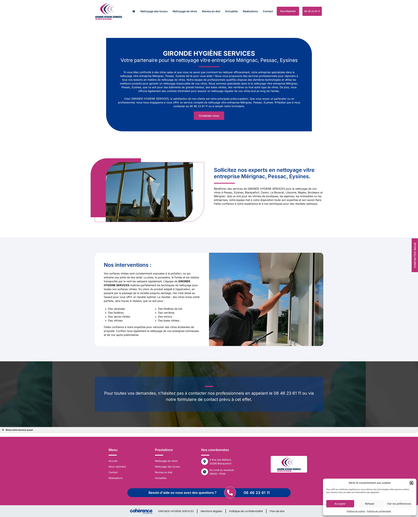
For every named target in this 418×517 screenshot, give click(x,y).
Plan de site (277, 511)
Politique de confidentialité (379, 511)
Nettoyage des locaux (154, 11)
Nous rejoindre (288, 11)
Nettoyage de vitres (185, 11)
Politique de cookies (356, 511)
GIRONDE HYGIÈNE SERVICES (176, 511)
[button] (411, 482)
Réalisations (250, 11)
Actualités (231, 11)
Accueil (113, 460)
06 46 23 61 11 (257, 493)
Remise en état (211, 11)
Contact (268, 11)
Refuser (369, 503)
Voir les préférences (399, 503)
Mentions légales (211, 511)
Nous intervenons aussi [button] (19, 429)
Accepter (340, 503)
